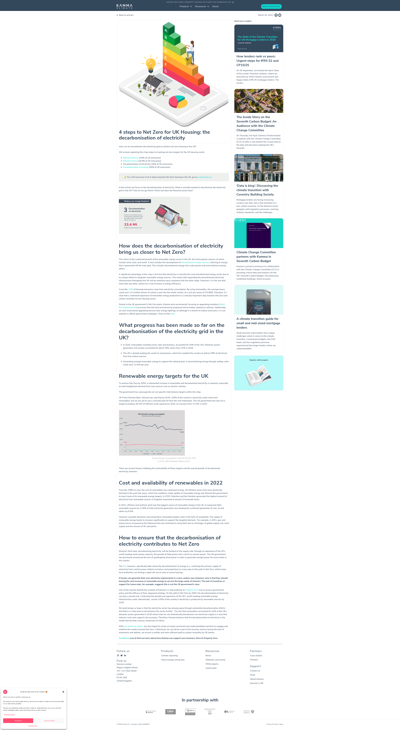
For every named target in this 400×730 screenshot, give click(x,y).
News (208, 655)
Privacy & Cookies (272, 724)
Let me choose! (49, 721)
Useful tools (211, 668)
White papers (212, 664)
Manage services (9, 715)
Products (184, 6)
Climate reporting (169, 655)
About (215, 6)
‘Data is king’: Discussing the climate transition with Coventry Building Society (257, 190)
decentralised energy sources (195, 262)
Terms (281, 724)
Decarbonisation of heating (135, 167)
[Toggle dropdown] (191, 6)
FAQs (252, 674)
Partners (254, 659)
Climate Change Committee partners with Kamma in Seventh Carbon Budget (256, 256)
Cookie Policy (32, 726)
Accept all (18, 721)
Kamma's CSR (256, 683)
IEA (124, 566)
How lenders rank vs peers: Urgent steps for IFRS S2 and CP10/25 (257, 60)
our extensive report (133, 626)
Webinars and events (216, 659)
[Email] (279, 15)
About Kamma (257, 679)
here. (173, 313)
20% (130, 289)
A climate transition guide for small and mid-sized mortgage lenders (258, 323)
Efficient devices (130, 157)
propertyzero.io (204, 177)
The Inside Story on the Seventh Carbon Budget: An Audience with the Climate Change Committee (256, 123)
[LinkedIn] (276, 15)
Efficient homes (130, 160)
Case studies (256, 655)
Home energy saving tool (172, 659)
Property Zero (191, 590)
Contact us (124, 638)
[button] (63, 692)
